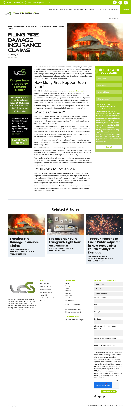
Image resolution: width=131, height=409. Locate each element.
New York (68, 293)
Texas (67, 288)
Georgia (68, 298)
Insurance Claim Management (40, 26)
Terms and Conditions (103, 380)
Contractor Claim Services (48, 298)
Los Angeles (69, 286)
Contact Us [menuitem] (102, 9)
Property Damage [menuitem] (72, 9)
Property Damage (45, 286)
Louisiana (68, 291)
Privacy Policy (102, 106)
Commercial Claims (46, 292)
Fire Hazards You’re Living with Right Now (65, 240)
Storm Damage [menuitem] (56, 9)
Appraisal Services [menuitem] (88, 9)
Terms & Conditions (104, 109)
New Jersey (69, 296)
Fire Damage (58, 26)
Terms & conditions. (22, 406)
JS (17, 55)
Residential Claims (45, 289)
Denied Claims (44, 295)
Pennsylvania (69, 300)
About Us (42, 301)
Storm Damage (44, 283)
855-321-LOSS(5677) (74, 312)
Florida (67, 283)
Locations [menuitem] (114, 18)
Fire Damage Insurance (17, 26)
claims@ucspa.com (74, 310)
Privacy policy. (12, 406)
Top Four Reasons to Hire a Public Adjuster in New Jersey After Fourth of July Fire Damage (104, 245)
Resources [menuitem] (114, 9)
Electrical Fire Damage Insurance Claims (24, 242)
